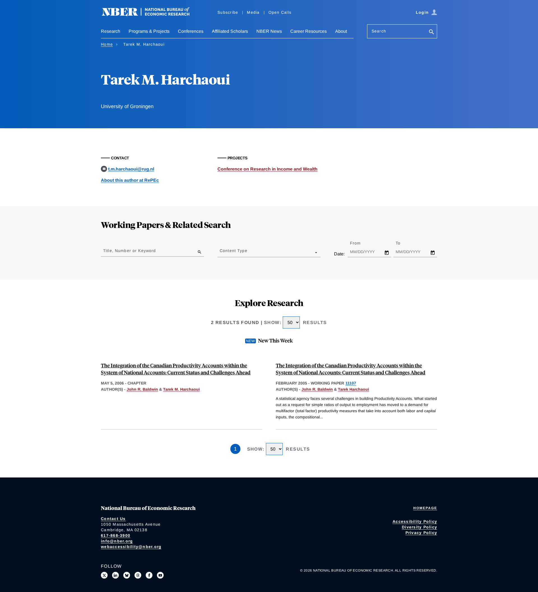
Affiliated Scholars (230, 31)
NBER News (269, 31)
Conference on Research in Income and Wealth (267, 169)
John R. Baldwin (142, 389)
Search (379, 31)
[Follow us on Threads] (137, 575)
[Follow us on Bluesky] (126, 575)
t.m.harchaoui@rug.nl (131, 169)
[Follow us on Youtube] (160, 575)
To (403, 243)
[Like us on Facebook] (149, 575)
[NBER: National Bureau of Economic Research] (150, 14)
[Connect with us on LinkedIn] (115, 575)
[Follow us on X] (104, 575)
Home (107, 44)
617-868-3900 (115, 535)
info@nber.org (117, 541)
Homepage (425, 508)
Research (110, 31)
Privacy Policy (421, 532)
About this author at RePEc (130, 180)
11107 (350, 383)
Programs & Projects (149, 31)
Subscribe (227, 12)
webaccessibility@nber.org (131, 546)
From (360, 243)
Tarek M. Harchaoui (181, 389)
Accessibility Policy (415, 521)
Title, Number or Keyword (129, 250)
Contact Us (113, 518)
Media (253, 12)
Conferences (190, 31)
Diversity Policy (419, 527)
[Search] (431, 32)
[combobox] (220, 252)
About (341, 31)
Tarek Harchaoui (353, 389)
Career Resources (308, 31)
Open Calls (280, 12)
